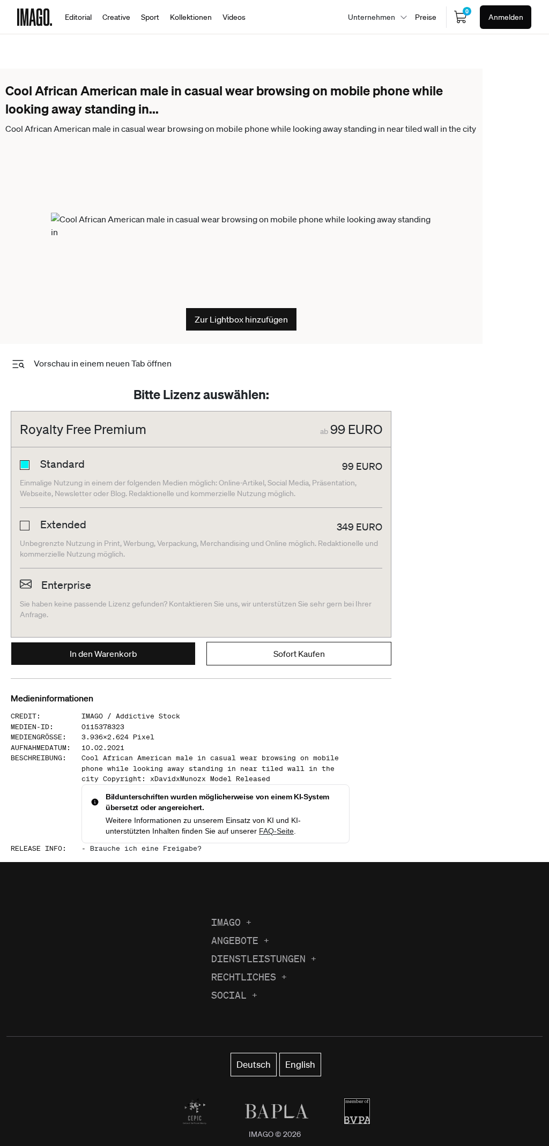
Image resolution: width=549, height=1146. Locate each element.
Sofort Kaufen (299, 653)
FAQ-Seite (276, 831)
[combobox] (375, 17)
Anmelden (505, 17)
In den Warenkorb (103, 653)
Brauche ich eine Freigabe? (146, 848)
